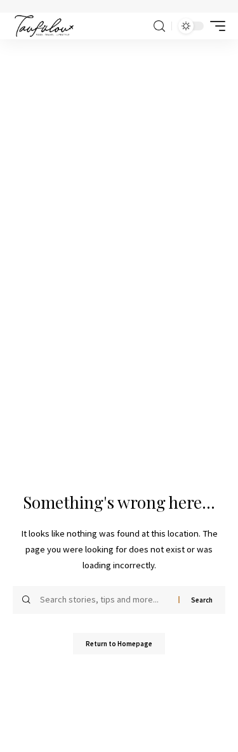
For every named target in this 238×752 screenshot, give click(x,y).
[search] (159, 26)
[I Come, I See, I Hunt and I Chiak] (44, 26)
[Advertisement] (119, 164)
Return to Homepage (119, 643)
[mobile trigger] (214, 26)
